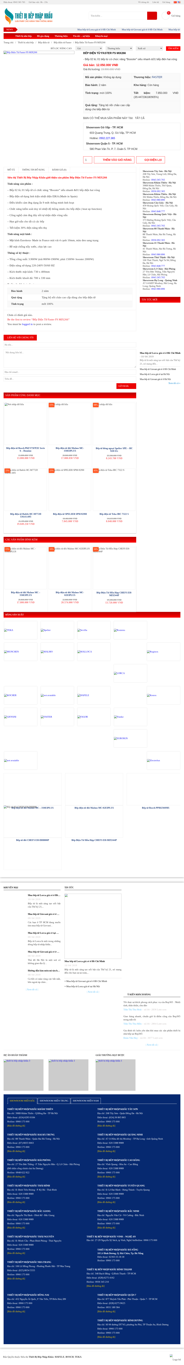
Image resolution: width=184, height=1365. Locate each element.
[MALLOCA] (92, 652)
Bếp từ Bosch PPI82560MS (155, 807)
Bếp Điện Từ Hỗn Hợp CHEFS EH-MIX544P (114, 594)
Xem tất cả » (174, 383)
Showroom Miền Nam (86, 1100)
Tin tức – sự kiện (81, 36)
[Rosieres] (129, 630)
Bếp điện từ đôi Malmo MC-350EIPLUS (70, 449)
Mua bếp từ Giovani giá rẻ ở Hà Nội (155, 379)
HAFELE (60, 1356)
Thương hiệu (61, 36)
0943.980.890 (158, 200)
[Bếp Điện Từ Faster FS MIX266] (39, 52)
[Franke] (129, 717)
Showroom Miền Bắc (22, 1100)
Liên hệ (156, 2)
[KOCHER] (19, 695)
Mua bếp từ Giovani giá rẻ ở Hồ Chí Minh (132, 29)
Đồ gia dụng (43, 36)
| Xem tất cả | (32, 989)
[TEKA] (19, 630)
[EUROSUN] (129, 738)
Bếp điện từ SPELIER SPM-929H (70, 514)
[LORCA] (129, 673)
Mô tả (11, 169)
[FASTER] (56, 717)
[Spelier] (56, 630)
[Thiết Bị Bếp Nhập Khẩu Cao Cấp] (28, 16)
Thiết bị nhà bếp (23, 36)
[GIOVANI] (19, 717)
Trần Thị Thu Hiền (132, 1023)
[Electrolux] (162, 760)
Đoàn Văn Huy (130, 1038)
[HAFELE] (92, 695)
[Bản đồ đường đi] (16, 1125)
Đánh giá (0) (59, 169)
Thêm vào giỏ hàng (117, 159)
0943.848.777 (158, 211)
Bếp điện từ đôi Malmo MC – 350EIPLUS (25, 593)
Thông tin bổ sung (33, 169)
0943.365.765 (158, 179)
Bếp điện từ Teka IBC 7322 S (114, 514)
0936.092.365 (158, 191)
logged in (27, 324)
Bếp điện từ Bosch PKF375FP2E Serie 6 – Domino (25, 449)
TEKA (78, 1356)
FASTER (157, 77)
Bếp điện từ (43, 42)
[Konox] (162, 695)
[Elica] (19, 760)
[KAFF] (56, 695)
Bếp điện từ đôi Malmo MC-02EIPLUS (70, 593)
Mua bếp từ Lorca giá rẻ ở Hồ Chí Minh (87, 29)
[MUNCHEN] (19, 652)
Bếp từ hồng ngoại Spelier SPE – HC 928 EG (114, 449)
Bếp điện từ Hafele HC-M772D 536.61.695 (25, 515)
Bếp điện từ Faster (62, 42)
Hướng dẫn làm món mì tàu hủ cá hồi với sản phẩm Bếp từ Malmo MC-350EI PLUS (44, 970)
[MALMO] (56, 652)
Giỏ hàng (166, 2)
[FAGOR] (92, 717)
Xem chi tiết (32, 788)
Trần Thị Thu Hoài (132, 1009)
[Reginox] (162, 652)
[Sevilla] (92, 630)
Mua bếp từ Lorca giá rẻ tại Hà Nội (155, 374)
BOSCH (70, 1356)
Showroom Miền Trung (54, 1100)
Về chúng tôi (143, 2)
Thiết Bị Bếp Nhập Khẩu (41, 1356)
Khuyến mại (101, 36)
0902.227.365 (107, 138)
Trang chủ (8, 42)
